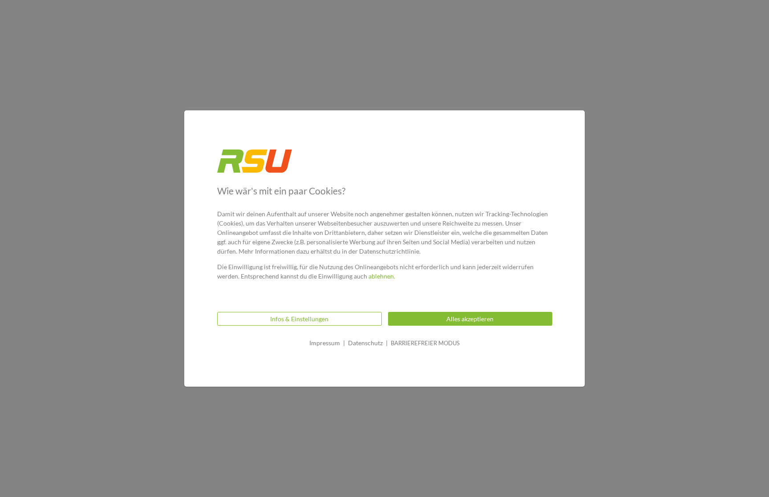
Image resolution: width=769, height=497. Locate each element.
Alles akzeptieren (470, 319)
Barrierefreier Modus (425, 343)
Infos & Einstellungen (299, 319)
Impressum (324, 343)
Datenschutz (365, 343)
